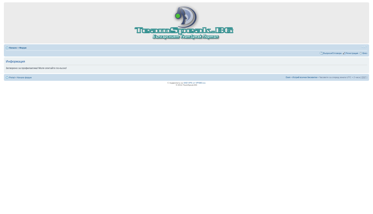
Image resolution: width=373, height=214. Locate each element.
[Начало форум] (187, 40)
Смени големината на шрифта (364, 47)
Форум (22, 48)
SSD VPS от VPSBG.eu (195, 83)
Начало (13, 48)
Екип (288, 77)
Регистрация (352, 53)
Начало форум (24, 77)
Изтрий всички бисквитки (304, 77)
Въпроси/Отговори (332, 53)
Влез (365, 53)
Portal (12, 77)
